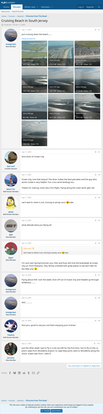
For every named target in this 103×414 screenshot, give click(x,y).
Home (6, 7)
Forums (17, 7)
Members (45, 7)
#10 (98, 343)
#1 (99, 30)
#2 (99, 152)
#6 (99, 243)
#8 (99, 298)
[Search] (99, 6)
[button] (37, 6)
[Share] (95, 29)
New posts (5, 11)
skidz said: (27, 248)
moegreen (7, 24)
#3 (99, 175)
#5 (99, 220)
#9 (99, 320)
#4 (99, 197)
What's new (30, 7)
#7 (99, 275)
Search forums (17, 11)
